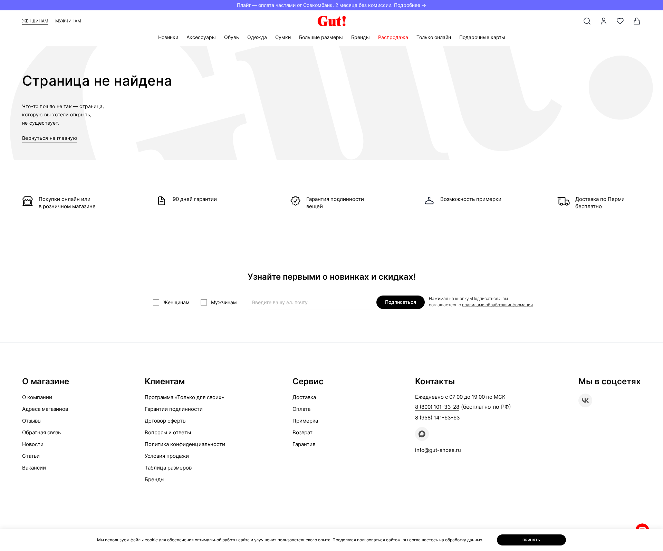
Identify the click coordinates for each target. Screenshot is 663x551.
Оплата (301, 409)
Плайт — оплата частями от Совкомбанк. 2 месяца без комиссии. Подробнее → (331, 5)
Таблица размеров (168, 467)
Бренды (360, 37)
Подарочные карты (482, 37)
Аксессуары (201, 37)
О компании (37, 397)
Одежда (257, 37)
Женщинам (35, 20)
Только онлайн (433, 37)
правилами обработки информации (497, 304)
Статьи (31, 456)
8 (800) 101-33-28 (437, 407)
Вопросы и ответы (168, 432)
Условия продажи (167, 456)
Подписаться (400, 302)
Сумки (283, 37)
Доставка (304, 397)
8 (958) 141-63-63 (437, 417)
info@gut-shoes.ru (438, 450)
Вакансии (34, 467)
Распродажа (393, 37)
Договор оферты (165, 420)
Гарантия (303, 444)
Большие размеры (321, 37)
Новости (33, 444)
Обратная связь (41, 432)
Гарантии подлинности (174, 409)
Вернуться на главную (49, 138)
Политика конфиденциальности (185, 444)
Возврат (302, 432)
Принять (531, 540)
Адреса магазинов (45, 409)
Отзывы (31, 420)
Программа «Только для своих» (184, 397)
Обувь (231, 37)
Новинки (168, 37)
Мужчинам (68, 20)
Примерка (305, 420)
